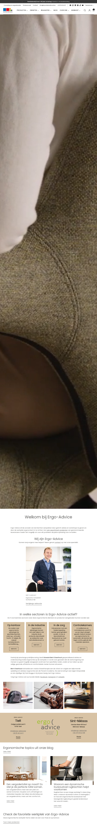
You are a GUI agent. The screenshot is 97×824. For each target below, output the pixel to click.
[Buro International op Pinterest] (78, 5)
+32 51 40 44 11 (18, 733)
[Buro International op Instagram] (73, 5)
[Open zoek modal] (85, 10)
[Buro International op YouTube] (83, 5)
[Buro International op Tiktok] (80, 5)
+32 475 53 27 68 (79, 733)
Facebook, (44, 677)
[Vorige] (22, 1)
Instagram (52, 677)
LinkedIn (61, 677)
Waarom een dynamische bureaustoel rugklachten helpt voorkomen (71, 787)
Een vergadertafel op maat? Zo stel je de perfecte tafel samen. (25, 786)
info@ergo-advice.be (18, 731)
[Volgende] (75, 1)
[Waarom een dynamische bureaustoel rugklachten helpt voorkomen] (72, 770)
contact (58, 542)
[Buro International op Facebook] (70, 5)
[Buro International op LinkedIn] (75, 5)
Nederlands (88, 5)
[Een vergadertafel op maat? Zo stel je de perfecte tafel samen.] (25, 770)
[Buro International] (8, 10)
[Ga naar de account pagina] (89, 10)
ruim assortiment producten (57, 530)
